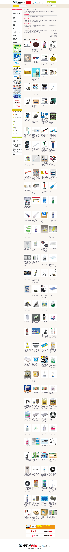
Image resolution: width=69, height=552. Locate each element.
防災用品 (14, 17)
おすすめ (14, 12)
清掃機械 (14, 25)
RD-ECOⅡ (15, 133)
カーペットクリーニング (16, 31)
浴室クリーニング (15, 35)
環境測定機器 (15, 42)
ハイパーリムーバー (17, 125)
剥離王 (15, 127)
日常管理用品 (15, 38)
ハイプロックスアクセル (17, 111)
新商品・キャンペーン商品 (16, 13)
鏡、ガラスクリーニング (16, 32)
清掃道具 (14, 24)
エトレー (15, 131)
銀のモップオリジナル (16, 10)
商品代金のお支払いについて (17, 141)
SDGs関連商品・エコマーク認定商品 (17, 15)
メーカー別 (14, 21)
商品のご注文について (16, 140)
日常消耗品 (14, 39)
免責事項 (14, 154)
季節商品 (14, 18)
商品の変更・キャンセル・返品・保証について (17, 145)
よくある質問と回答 (15, 146)
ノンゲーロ (15, 114)
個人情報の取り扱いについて (17, 151)
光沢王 (15, 121)
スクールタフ (16, 124)
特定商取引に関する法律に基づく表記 (17, 150)
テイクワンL (15, 130)
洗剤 (13, 28)
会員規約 (14, 153)
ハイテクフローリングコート (17, 118)
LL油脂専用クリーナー (17, 128)
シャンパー (15, 134)
